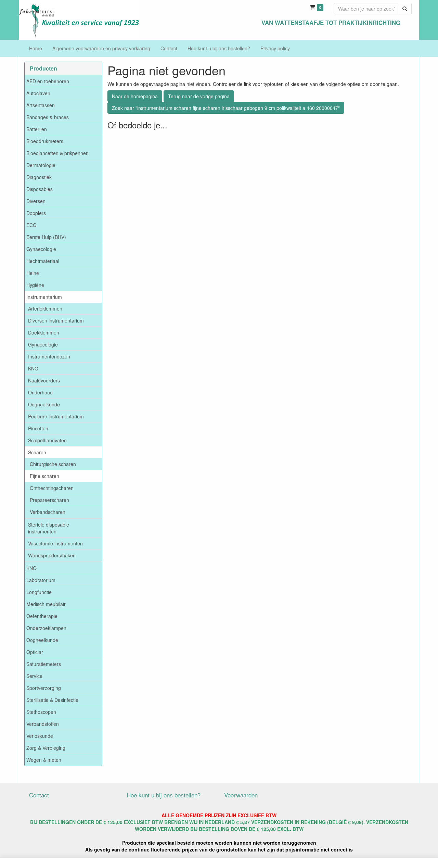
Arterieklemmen (45, 308)
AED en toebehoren (47, 81)
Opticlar (34, 651)
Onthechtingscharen (52, 487)
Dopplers (36, 213)
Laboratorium (40, 580)
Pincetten (38, 428)
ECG (31, 225)
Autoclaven (38, 93)
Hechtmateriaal (42, 260)
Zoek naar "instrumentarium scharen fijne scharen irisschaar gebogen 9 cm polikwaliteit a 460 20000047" (226, 107)
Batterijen (36, 129)
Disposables (39, 189)
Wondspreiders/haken (52, 555)
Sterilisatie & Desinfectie (52, 699)
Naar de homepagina (135, 96)
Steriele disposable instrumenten (48, 528)
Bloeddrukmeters (44, 141)
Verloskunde (39, 735)
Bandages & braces (47, 117)
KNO (33, 368)
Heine (32, 272)
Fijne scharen (44, 475)
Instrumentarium (44, 296)
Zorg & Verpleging (45, 747)
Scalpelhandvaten (47, 440)
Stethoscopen (41, 711)
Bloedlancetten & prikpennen (57, 153)
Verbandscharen (47, 511)
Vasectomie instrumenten (55, 543)
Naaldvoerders (44, 380)
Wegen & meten (43, 759)
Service (34, 675)
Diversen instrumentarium (56, 320)
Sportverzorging (43, 687)
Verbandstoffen (42, 723)
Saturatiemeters (43, 663)
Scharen (37, 452)
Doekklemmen (43, 332)
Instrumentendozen (49, 356)
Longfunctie (39, 592)
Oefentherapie (41, 616)
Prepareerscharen (49, 499)
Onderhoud (40, 392)
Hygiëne (35, 284)
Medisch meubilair (46, 604)
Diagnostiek (39, 177)
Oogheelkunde (44, 404)
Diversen (36, 201)
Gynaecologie (41, 248)
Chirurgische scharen (53, 463)
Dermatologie (40, 165)
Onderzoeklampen (46, 627)
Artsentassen (40, 105)
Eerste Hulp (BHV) (46, 237)
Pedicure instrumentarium (56, 416)
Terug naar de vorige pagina (199, 96)
